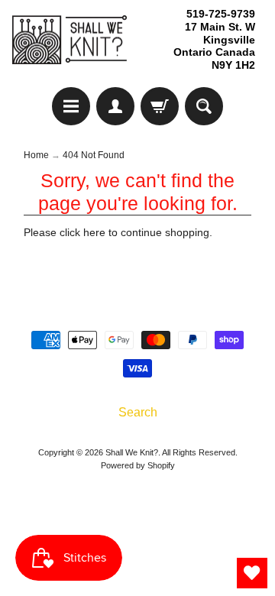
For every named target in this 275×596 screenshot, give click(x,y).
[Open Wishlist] (252, 573)
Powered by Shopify (138, 465)
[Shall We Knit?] (69, 40)
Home (36, 155)
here (94, 232)
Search (137, 412)
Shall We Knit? (131, 452)
